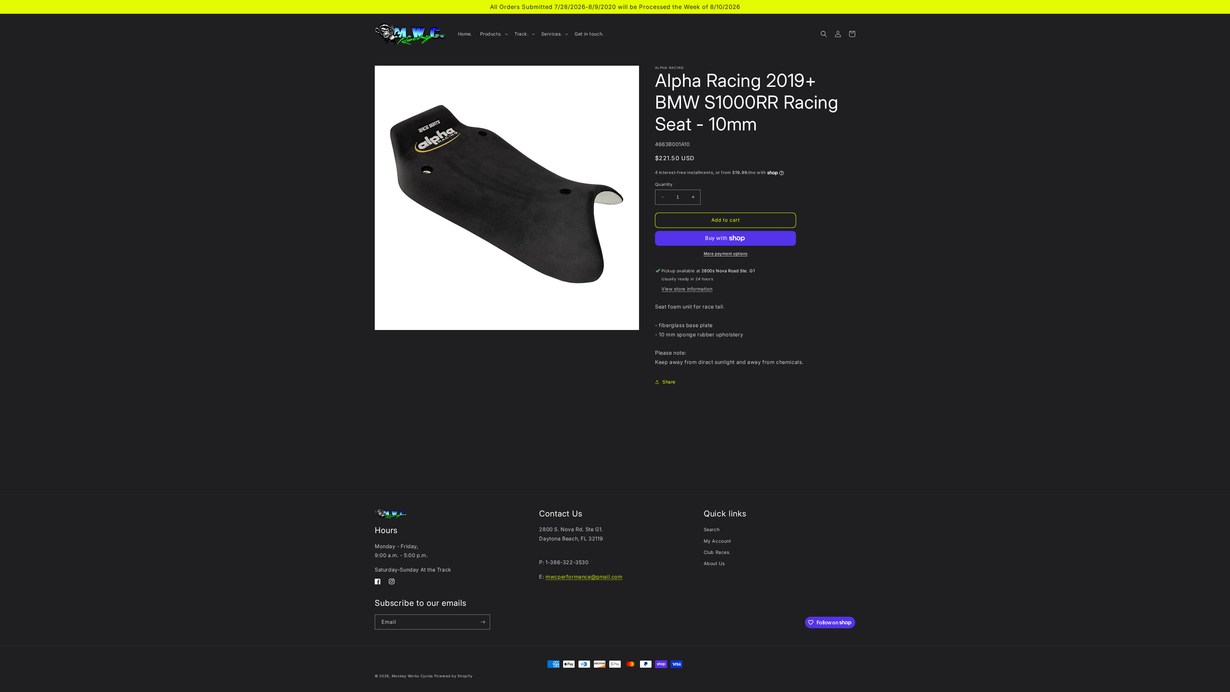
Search (712, 529)
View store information (686, 289)
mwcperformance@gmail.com (583, 576)
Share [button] (669, 381)
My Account (717, 541)
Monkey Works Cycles (412, 676)
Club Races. (717, 552)
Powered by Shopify (453, 676)
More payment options (726, 253)
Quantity (663, 184)
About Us (714, 563)
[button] (493, 34)
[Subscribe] (483, 622)
